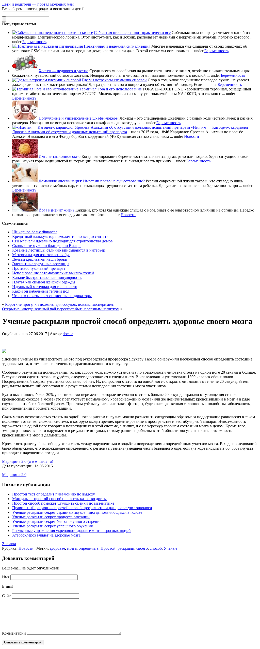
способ (156, 548)
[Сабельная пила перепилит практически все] (52, 32)
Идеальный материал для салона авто (44, 286)
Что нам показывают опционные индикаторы (52, 296)
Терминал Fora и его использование (110, 89)
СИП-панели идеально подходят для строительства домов (62, 241)
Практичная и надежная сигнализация (117, 46)
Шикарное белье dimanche (34, 232)
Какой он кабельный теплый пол (40, 291)
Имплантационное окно (59, 156)
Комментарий (14, 633)
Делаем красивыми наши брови (39, 259)
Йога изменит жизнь (56, 210)
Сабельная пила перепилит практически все (132, 32)
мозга (72, 548)
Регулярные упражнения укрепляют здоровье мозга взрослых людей (71, 530)
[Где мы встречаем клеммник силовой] (46, 80)
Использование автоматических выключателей (53, 273)
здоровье (57, 548)
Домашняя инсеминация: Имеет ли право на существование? (92, 181)
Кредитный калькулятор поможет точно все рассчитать (60, 236)
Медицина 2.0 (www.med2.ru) (27, 461)
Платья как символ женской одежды (43, 282)
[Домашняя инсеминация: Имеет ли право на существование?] (25, 181)
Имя (5, 577)
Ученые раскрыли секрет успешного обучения (52, 526)
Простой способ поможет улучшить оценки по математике (63, 503)
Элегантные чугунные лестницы (40, 264)
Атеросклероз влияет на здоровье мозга (46, 535)
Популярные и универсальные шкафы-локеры (79, 118)
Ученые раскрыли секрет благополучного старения (56, 521)
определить (89, 548)
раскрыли (126, 548)
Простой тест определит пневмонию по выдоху (53, 494)
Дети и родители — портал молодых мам (38, 4)
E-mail (7, 586)
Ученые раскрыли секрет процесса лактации (51, 517)
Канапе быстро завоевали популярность (47, 277)
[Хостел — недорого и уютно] (25, 71)
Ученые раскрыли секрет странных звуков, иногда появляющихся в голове (77, 512)
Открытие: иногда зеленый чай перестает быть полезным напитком (60, 309)
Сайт (6, 596)
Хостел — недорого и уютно (63, 71)
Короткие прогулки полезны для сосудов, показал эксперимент (60, 304)
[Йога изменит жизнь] (25, 210)
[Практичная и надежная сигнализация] (47, 46)
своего (142, 548)
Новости (191, 136)
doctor (68, 334)
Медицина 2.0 (14, 474)
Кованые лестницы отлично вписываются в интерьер (58, 250)
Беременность (34, 42)
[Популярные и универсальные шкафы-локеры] (25, 118)
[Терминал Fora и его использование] (45, 89)
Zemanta (9, 544)
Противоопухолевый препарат (38, 268)
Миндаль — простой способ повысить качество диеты (59, 499)
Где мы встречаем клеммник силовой (114, 80)
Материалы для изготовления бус (41, 255)
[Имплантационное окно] (25, 156)
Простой (108, 548)
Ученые (170, 548)
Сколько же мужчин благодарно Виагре (46, 245)
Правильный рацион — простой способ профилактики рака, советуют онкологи (82, 508)
